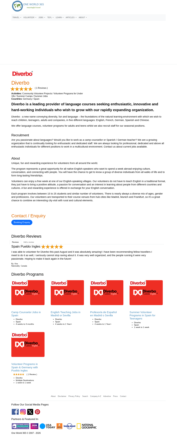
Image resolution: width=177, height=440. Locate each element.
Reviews (15, 242)
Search (85, 396)
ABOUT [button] (82, 17)
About (53, 396)
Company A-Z (95, 396)
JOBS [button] (41, 17)
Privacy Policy (74, 396)
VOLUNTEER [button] (29, 17)
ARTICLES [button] (70, 17)
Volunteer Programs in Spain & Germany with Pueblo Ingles (24, 367)
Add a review (29, 242)
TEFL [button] (49, 17)
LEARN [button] (59, 17)
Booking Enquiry (22, 222)
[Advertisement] (88, 41)
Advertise (107, 396)
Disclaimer (62, 396)
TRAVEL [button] (16, 17)
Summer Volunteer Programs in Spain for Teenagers (142, 315)
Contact (123, 396)
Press (115, 396)
